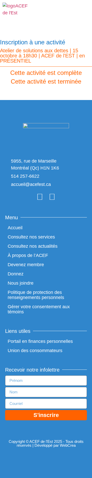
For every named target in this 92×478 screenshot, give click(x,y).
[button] (83, 12)
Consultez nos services (31, 237)
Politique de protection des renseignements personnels (36, 295)
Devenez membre (26, 264)
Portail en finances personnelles (40, 341)
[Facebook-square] (40, 197)
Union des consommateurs (35, 350)
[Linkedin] (52, 197)
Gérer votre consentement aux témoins (39, 309)
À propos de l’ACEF (28, 255)
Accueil (15, 227)
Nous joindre (20, 283)
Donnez (16, 273)
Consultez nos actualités (32, 246)
